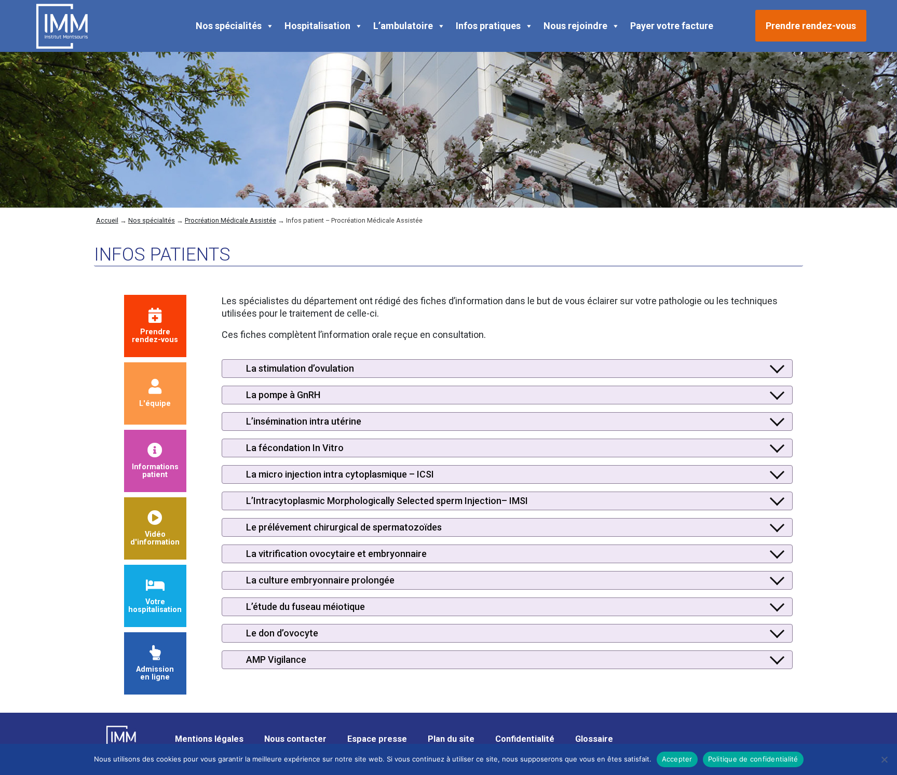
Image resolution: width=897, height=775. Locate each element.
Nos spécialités (229, 25)
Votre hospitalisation (155, 605)
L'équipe (155, 403)
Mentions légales (209, 739)
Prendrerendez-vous (155, 336)
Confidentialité (524, 739)
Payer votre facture (671, 25)
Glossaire (594, 739)
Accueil (107, 220)
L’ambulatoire (403, 25)
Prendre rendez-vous (811, 25)
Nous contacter (295, 739)
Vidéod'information (155, 538)
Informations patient (155, 471)
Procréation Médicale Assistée (230, 220)
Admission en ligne (155, 673)
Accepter (677, 759)
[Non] (884, 759)
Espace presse (377, 739)
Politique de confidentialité (753, 759)
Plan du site (451, 739)
